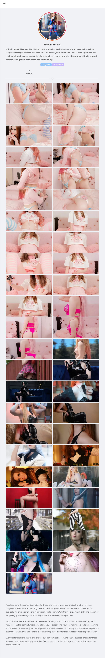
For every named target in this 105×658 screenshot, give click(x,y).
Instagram (58, 64)
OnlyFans (46, 64)
